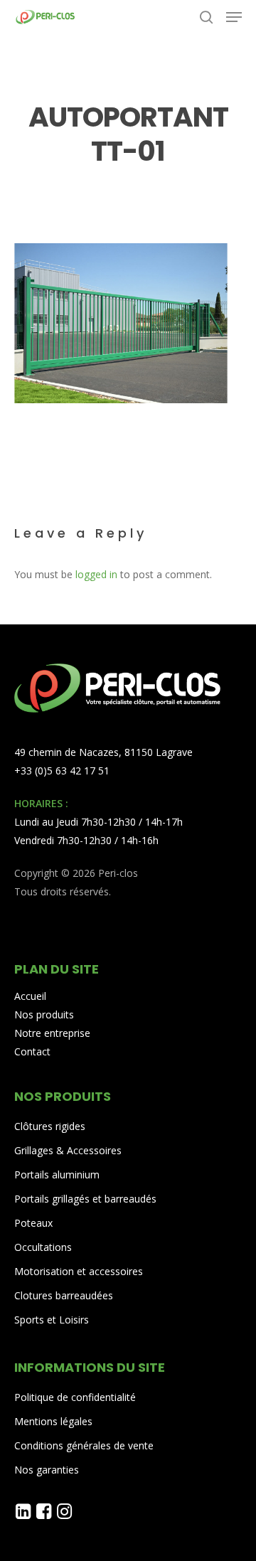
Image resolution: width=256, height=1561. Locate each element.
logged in (96, 574)
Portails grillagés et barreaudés (85, 1198)
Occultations (43, 1247)
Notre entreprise (52, 1033)
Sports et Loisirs (51, 1319)
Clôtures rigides (49, 1126)
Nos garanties (46, 1469)
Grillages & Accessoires (68, 1150)
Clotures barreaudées (63, 1295)
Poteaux (33, 1223)
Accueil (30, 996)
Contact (32, 1051)
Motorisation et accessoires (78, 1271)
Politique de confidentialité (75, 1397)
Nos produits (44, 1014)
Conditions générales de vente (84, 1445)
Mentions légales (53, 1421)
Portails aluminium (58, 1174)
